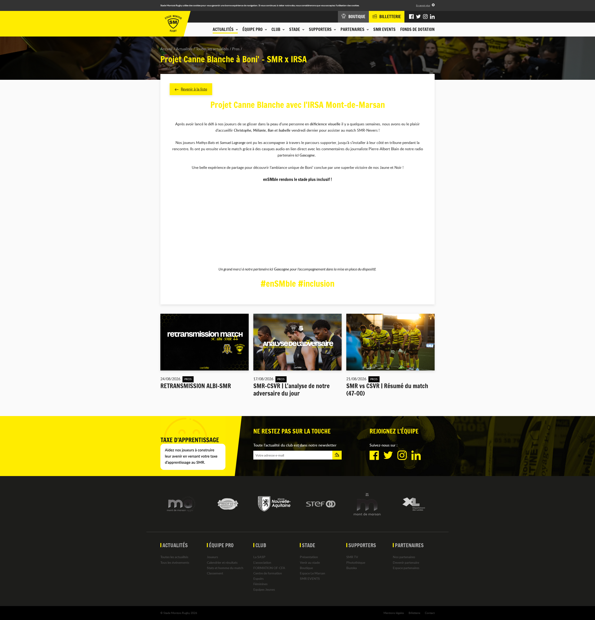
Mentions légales (393, 613)
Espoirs (258, 578)
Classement (215, 573)
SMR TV (352, 557)
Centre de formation (267, 573)
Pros (236, 48)
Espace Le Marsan (312, 573)
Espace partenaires (406, 568)
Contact (430, 613)
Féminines (260, 584)
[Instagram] (425, 17)
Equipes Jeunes (264, 589)
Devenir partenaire (406, 562)
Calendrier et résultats (222, 562)
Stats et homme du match (225, 568)
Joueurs (212, 557)
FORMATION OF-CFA (269, 568)
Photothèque (355, 562)
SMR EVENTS (384, 29)
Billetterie (414, 613)
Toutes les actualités (212, 48)
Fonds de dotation (417, 29)
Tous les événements (174, 562)
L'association (262, 562)
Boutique (306, 568)
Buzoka (351, 568)
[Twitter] (418, 17)
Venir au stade (310, 562)
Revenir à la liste (194, 89)
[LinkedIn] (432, 17)
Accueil (166, 48)
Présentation (309, 557)
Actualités (184, 48)
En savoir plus (423, 5)
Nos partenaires (404, 557)
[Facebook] (411, 17)
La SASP (259, 557)
